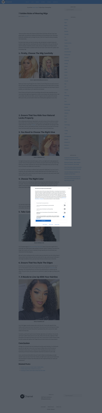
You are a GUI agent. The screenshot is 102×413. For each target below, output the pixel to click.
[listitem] (51, 203)
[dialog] (51, 206)
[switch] (64, 205)
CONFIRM (43, 220)
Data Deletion (45, 224)
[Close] (69, 189)
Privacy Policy (57, 224)
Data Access (51, 224)
